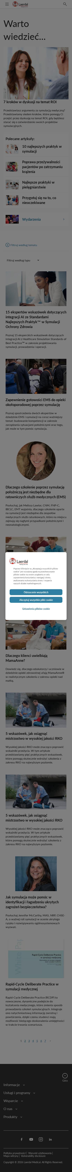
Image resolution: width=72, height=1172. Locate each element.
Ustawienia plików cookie (36, 608)
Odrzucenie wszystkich (36, 592)
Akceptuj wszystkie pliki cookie (36, 600)
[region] (36, 586)
